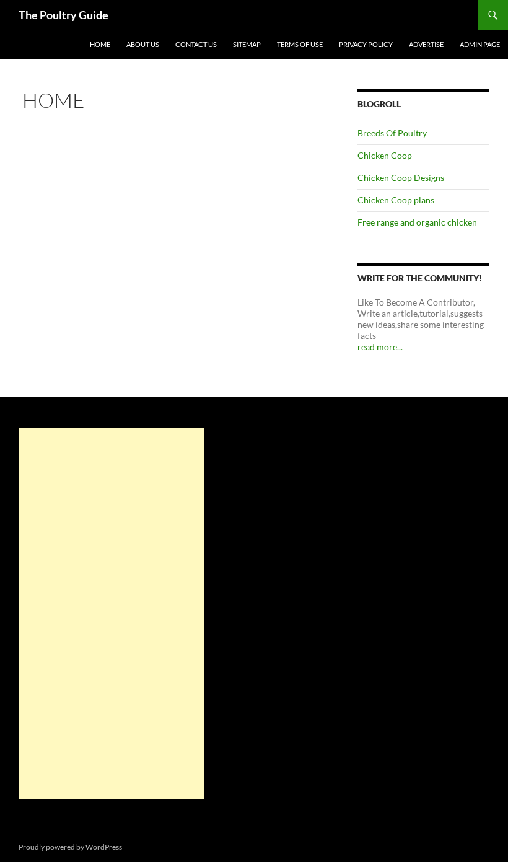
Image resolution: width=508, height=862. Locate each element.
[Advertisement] (111, 613)
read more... (380, 346)
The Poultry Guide (63, 15)
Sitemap (247, 44)
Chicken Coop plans (395, 200)
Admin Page (480, 44)
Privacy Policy (366, 44)
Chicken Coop (384, 155)
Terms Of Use (300, 44)
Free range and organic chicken (417, 222)
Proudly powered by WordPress (70, 846)
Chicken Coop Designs (400, 177)
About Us (142, 44)
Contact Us (196, 44)
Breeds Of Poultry (392, 133)
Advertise (426, 44)
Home (100, 44)
